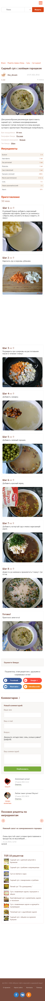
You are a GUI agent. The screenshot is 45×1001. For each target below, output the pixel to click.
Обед (13, 143)
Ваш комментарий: (11, 751)
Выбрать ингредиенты (28, 9)
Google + (34, 680)
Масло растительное (9, 178)
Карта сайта (18, 987)
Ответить (18, 785)
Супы (28, 63)
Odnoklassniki (34, 686)
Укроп (4, 189)
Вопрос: (7, 732)
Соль (3, 182)
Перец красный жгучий (10, 185)
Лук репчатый (7, 162)
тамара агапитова (7, 802)
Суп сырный (36, 63)
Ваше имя (8, 710)
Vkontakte (14, 686)
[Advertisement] (22, 37)
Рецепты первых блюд (16, 63)
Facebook (14, 680)
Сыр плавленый (7, 170)
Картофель (6, 158)
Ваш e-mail (8, 721)
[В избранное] (42, 75)
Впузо (3, 63)
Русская (19, 136)
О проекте (6, 987)
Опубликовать (22, 769)
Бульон (4, 155)
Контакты (29, 987)
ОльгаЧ (7, 787)
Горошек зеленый (8, 174)
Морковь (5, 166)
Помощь (39, 987)
